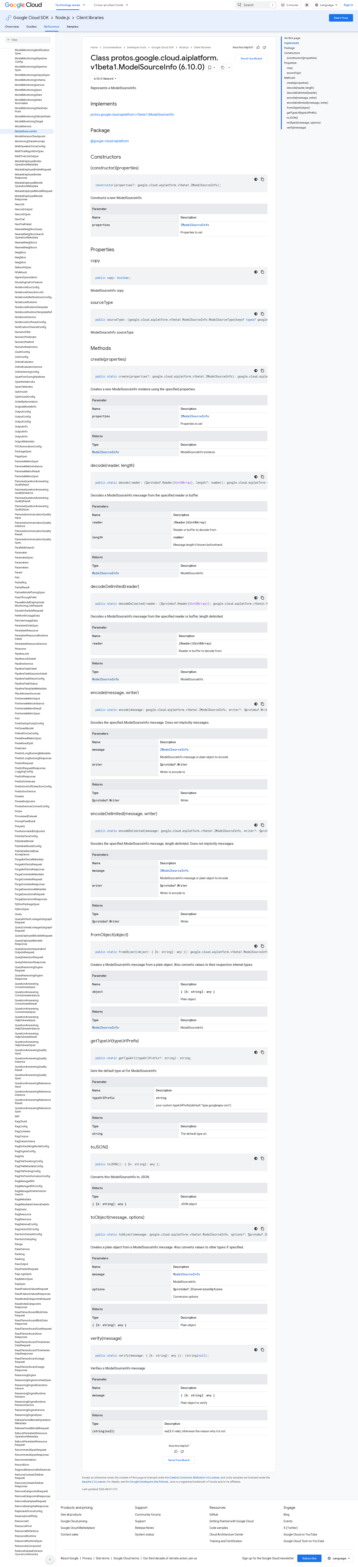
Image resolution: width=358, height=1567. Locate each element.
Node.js (62, 17)
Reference (51, 26)
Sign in (348, 5)
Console (292, 5)
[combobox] (256, 5)
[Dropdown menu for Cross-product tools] (128, 5)
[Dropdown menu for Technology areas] (85, 5)
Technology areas (67, 5)
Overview (12, 26)
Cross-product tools (108, 5)
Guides (31, 26)
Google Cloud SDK (31, 17)
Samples (73, 26)
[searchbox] (28, 39)
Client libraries (90, 17)
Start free (341, 18)
